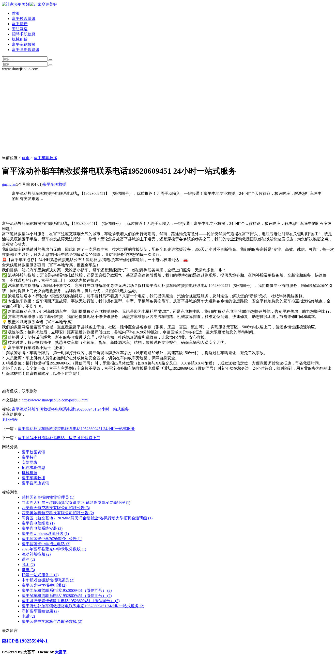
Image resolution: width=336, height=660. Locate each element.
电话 (28, 616)
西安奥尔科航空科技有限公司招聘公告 (58, 513)
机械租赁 (20, 39)
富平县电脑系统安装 (42, 528)
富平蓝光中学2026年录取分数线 (52, 621)
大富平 (61, 652)
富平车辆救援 (23, 44)
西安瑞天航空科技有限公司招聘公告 (56, 508)
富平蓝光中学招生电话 (44, 585)
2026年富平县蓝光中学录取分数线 (54, 549)
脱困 (28, 564)
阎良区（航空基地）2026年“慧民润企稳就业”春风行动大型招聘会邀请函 (87, 518)
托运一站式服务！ (40, 575)
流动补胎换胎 (36, 554)
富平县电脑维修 (38, 523)
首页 (16, 13)
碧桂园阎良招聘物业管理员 (48, 497)
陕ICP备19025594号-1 (25, 641)
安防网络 (20, 29)
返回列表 (10, 419)
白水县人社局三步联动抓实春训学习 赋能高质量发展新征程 (76, 502)
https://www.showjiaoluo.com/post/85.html (55, 400)
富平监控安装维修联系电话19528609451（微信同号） (71, 601)
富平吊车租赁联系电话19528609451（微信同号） (67, 596)
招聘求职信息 (23, 34)
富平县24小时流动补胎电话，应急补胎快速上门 (59, 438)
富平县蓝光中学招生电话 (46, 544)
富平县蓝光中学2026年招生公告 (52, 539)
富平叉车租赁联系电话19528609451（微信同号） (67, 590)
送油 (28, 559)
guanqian (9, 184)
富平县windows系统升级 (45, 533)
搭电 (28, 570)
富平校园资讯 (23, 18)
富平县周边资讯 (25, 50)
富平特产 (20, 24)
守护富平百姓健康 (40, 611)
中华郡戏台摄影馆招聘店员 (48, 580)
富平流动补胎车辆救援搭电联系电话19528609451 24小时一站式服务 (70, 409)
